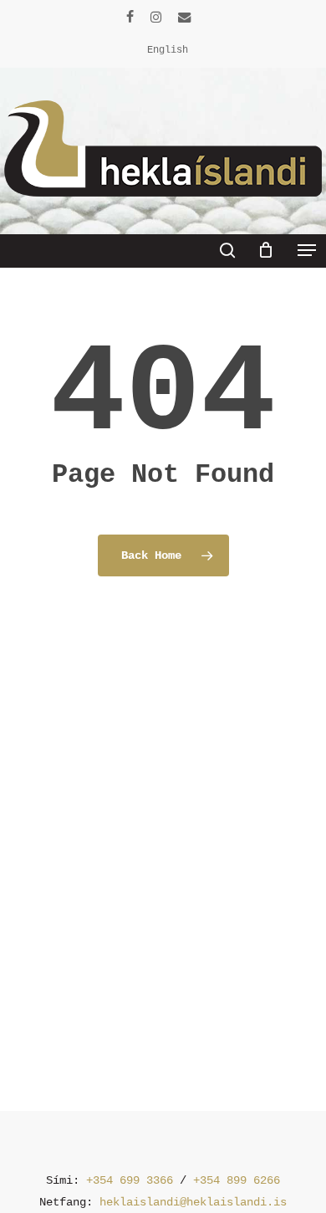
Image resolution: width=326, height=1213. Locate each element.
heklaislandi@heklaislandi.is (193, 1202)
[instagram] (155, 17)
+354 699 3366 (129, 1180)
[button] (307, 250)
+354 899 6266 (236, 1180)
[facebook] (130, 17)
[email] (184, 17)
